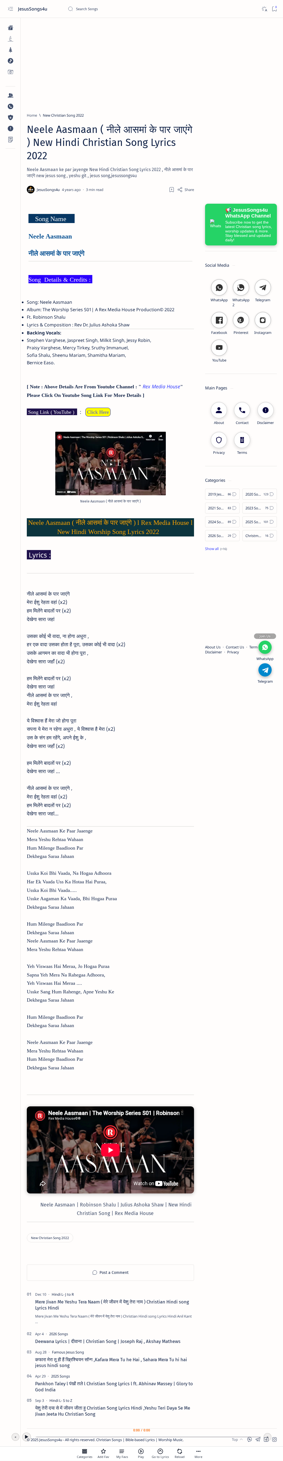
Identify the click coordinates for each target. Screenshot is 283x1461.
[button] (274, 1439)
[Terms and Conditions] (10, 139)
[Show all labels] (216, 548)
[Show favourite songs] (122, 1451)
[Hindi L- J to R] (63, 1294)
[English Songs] (10, 60)
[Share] (185, 189)
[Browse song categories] (84, 1451)
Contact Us (235, 647)
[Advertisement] (152, 62)
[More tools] (198, 1451)
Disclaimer (213, 652)
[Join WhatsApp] (265, 647)
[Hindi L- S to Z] (60, 1400)
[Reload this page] (179, 1451)
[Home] (10, 27)
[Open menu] (10, 9)
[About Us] (10, 95)
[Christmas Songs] (10, 49)
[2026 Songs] (58, 1333)
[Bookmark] (274, 9)
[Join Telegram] (265, 670)
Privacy (233, 652)
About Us (213, 647)
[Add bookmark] (171, 189)
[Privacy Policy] (10, 117)
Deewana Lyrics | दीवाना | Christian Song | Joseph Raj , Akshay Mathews (107, 1341)
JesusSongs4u (33, 9)
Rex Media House (161, 386)
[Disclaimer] (10, 128)
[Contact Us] (10, 106)
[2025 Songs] (60, 1376)
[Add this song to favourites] (103, 1451)
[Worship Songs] (10, 38)
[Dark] (264, 9)
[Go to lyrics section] (160, 1451)
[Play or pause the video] (141, 1451)
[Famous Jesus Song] (68, 1352)
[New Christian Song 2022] (50, 1237)
